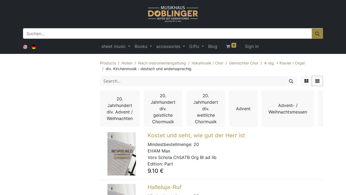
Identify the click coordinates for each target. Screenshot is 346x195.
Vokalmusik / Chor (207, 63)
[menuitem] (212, 46)
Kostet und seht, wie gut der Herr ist (196, 135)
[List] (317, 81)
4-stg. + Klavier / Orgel (284, 63)
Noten (127, 63)
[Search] (291, 81)
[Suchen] (317, 33)
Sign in (252, 46)
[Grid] (306, 81)
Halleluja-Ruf (165, 187)
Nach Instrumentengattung (162, 63)
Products (108, 63)
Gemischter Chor (243, 63)
